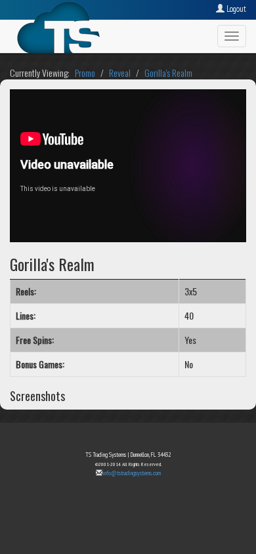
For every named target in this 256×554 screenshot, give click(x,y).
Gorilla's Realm (168, 72)
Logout (235, 8)
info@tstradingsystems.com (131, 473)
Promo (85, 72)
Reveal (120, 72)
